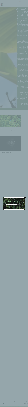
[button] (25, 197)
